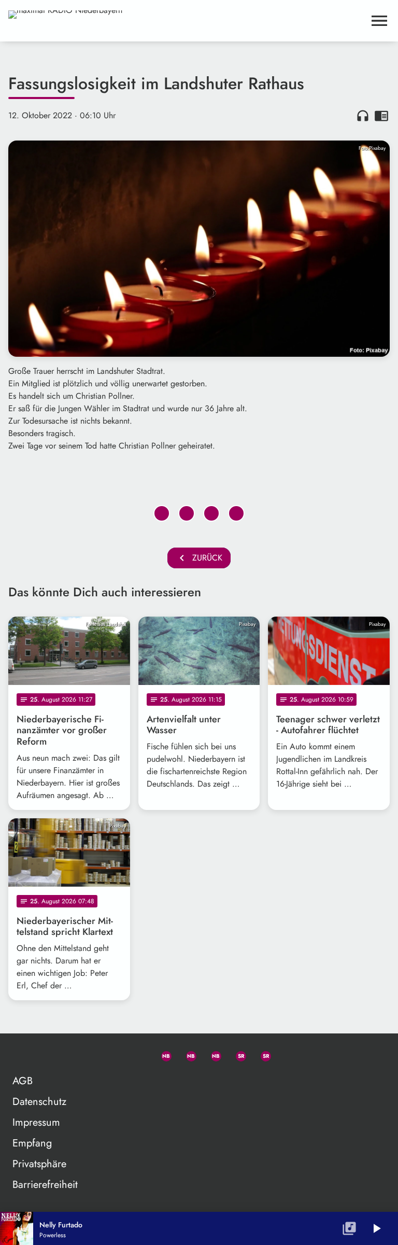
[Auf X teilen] (186, 513)
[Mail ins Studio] (112, 1054)
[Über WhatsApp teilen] (211, 513)
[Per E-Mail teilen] (236, 513)
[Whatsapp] (161, 1054)
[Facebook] (186, 1054)
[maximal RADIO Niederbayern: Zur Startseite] (186, 20)
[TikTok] (286, 1054)
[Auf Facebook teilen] (161, 513)
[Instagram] (211, 1054)
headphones (363, 115)
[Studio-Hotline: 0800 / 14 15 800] (137, 1054)
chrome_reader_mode (381, 115)
